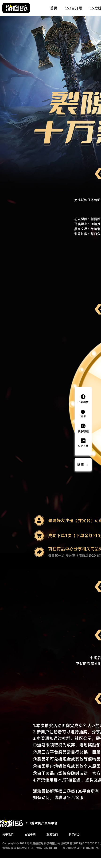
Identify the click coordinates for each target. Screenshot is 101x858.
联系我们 (52, 835)
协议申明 (30, 835)
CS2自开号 (73, 8)
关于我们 (8, 835)
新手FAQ (74, 835)
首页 (54, 8)
